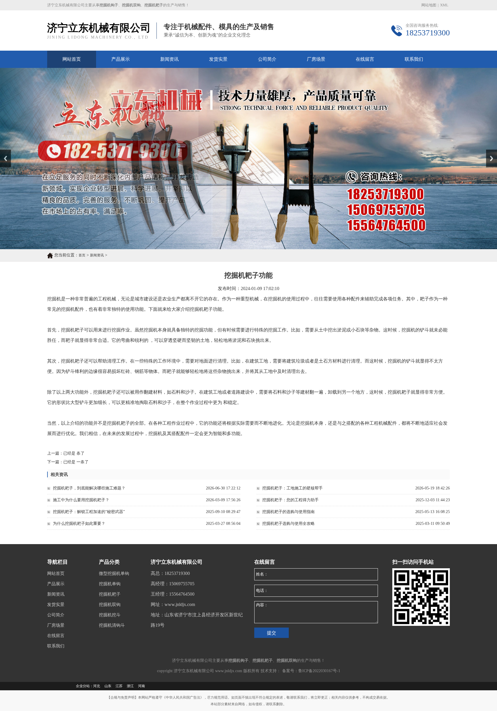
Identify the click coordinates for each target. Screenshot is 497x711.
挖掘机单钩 (110, 584)
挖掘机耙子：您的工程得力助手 (290, 500)
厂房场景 (316, 59)
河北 (96, 686)
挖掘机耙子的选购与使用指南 (288, 512)
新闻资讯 (169, 59)
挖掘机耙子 (110, 594)
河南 (141, 686)
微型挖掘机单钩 (114, 573)
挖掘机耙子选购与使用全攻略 (288, 523)
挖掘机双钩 (110, 604)
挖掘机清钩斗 (112, 625)
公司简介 (267, 59)
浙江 (130, 686)
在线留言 (365, 59)
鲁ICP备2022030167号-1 (319, 671)
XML (444, 5)
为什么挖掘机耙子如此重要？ (79, 523)
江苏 (119, 686)
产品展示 (120, 59)
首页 (82, 255)
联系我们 (414, 59)
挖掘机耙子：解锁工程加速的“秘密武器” (89, 512)
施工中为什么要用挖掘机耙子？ (81, 500)
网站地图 (428, 5)
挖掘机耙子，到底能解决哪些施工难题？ (89, 488)
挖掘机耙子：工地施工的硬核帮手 (292, 488)
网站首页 (71, 59)
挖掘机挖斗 (110, 615)
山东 (107, 686)
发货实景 (218, 59)
